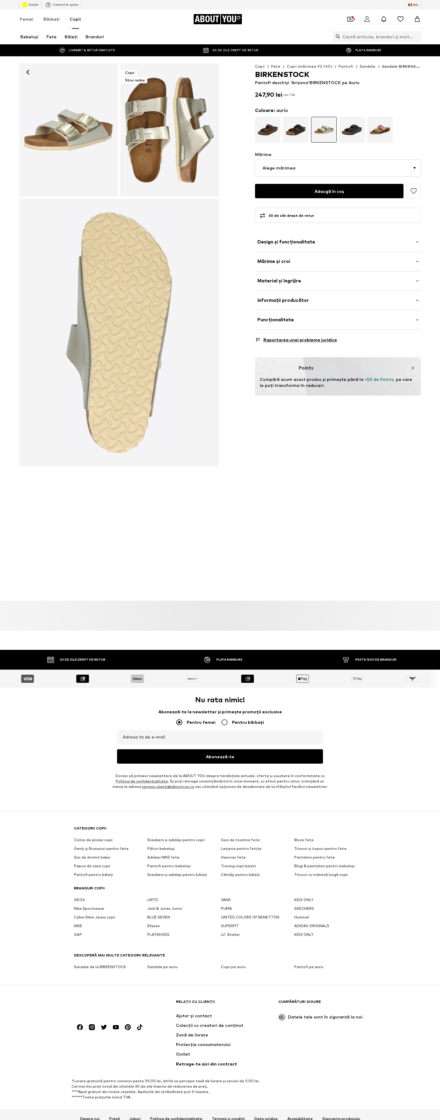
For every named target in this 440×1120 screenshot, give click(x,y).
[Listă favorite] (400, 19)
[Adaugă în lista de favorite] (413, 191)
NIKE (78, 926)
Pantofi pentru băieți (93, 875)
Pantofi (346, 66)
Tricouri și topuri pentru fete (320, 849)
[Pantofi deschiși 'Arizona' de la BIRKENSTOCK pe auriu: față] (68, 129)
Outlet (33, 4)
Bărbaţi (51, 19)
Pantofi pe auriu (309, 967)
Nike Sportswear (89, 908)
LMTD (152, 900)
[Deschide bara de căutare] (336, 36)
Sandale (368, 66)
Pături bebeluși (161, 849)
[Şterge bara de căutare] (416, 36)
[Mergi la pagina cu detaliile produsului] (268, 130)
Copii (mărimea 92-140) (309, 66)
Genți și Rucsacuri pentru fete (101, 849)
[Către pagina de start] (106, 1004)
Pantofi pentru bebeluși (169, 866)
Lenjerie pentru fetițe (241, 849)
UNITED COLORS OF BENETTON (250, 917)
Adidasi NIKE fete (163, 857)
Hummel (301, 917)
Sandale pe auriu (162, 967)
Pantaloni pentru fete (314, 857)
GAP (78, 935)
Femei (26, 19)
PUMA (226, 908)
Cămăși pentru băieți (240, 875)
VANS (226, 900)
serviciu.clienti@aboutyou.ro (168, 787)
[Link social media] (80, 1027)
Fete (276, 66)
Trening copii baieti (238, 866)
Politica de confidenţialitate (142, 781)
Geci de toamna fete (240, 840)
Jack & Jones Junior (165, 908)
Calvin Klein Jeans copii (94, 917)
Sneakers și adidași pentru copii (175, 840)
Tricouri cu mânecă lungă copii (321, 875)
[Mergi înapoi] (28, 72)
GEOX (79, 900)
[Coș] (417, 19)
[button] (338, 168)
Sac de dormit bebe (92, 857)
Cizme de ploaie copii (93, 840)
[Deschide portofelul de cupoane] (350, 19)
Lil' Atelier (230, 935)
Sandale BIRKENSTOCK (405, 66)
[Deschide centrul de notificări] (383, 19)
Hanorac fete (233, 857)
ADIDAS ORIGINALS (311, 926)
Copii (75, 19)
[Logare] (367, 19)
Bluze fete (304, 840)
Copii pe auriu (233, 967)
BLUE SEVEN (158, 917)
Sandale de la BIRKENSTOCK (100, 967)
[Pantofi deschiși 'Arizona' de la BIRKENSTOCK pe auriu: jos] (119, 333)
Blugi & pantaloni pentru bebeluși (324, 866)
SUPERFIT (230, 926)
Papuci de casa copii (92, 866)
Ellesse (153, 926)
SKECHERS (304, 908)
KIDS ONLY (303, 900)
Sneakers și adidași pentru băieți (177, 875)
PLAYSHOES (158, 935)
